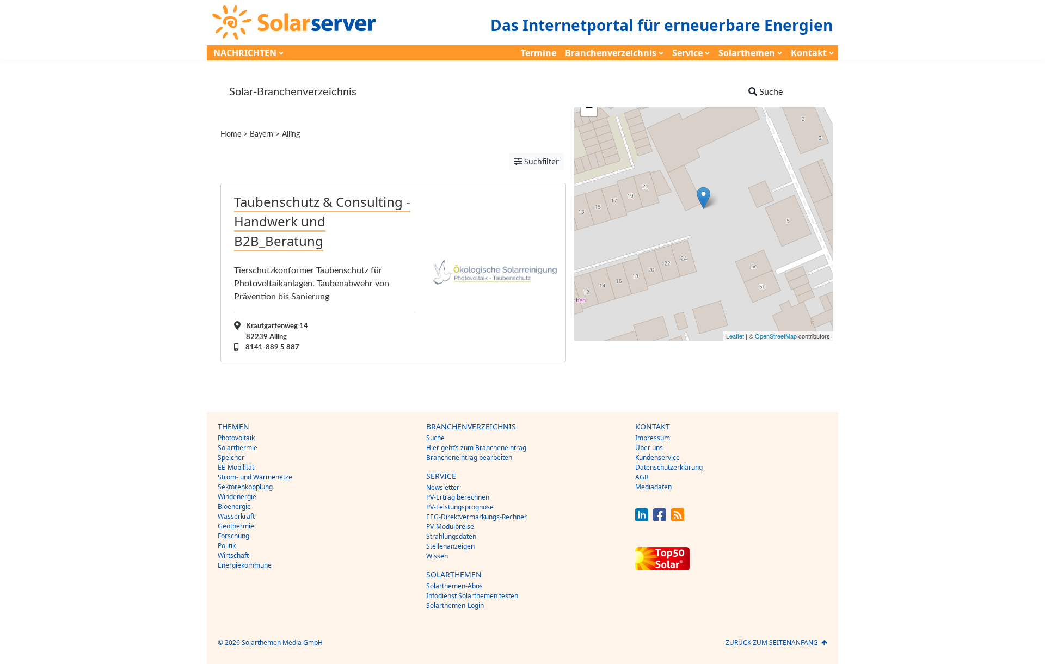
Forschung (233, 535)
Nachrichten (244, 53)
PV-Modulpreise (450, 526)
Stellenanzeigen (450, 546)
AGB (642, 477)
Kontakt (809, 53)
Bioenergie (234, 506)
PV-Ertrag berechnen (457, 497)
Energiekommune (245, 565)
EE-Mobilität (236, 467)
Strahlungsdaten (451, 536)
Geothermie (236, 526)
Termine (538, 53)
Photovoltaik (236, 437)
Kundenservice (657, 457)
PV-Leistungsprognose (460, 507)
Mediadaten (653, 486)
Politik (227, 545)
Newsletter (442, 487)
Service (687, 53)
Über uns (649, 447)
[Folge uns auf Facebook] (659, 518)
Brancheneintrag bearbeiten (469, 457)
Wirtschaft (233, 555)
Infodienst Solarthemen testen (472, 595)
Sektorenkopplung (245, 486)
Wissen (437, 556)
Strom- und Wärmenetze (255, 477)
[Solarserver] (294, 22)
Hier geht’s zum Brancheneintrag (476, 447)
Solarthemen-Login (455, 605)
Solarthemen (746, 53)
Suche (435, 437)
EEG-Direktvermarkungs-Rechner (476, 516)
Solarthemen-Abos (454, 586)
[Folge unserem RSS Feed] (677, 518)
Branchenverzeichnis (610, 53)
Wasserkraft (236, 516)
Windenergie (237, 496)
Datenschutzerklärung (669, 467)
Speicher (231, 457)
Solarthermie (237, 447)
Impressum (652, 437)
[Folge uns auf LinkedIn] (641, 518)
